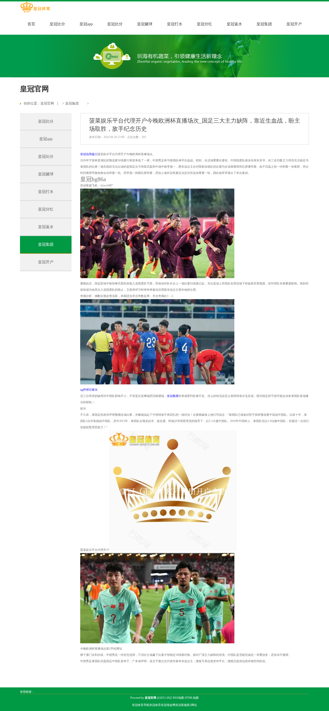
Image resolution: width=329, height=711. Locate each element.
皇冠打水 (174, 24)
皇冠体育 (155, 705)
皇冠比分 (57, 24)
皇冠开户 (294, 24)
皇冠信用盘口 (89, 154)
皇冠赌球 (144, 24)
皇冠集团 (264, 24)
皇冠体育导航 (140, 705)
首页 (31, 24)
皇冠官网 (47, 103)
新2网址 (192, 705)
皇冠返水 (234, 24)
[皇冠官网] (35, 7)
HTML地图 (192, 697)
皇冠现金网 (168, 705)
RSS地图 (178, 697)
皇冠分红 (204, 24)
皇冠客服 (181, 705)
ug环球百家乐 (89, 389)
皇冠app (86, 24)
